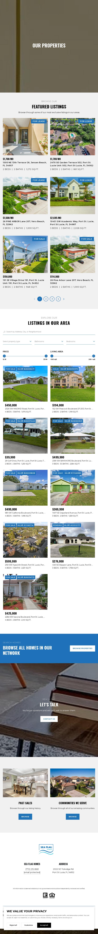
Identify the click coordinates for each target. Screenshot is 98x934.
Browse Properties (82, 648)
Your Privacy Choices (49, 931)
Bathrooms (39, 341)
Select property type (11, 341)
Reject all (13, 925)
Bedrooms (70, 341)
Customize (28, 925)
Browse (25, 817)
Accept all (44, 925)
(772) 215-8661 (32, 869)
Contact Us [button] (49, 719)
